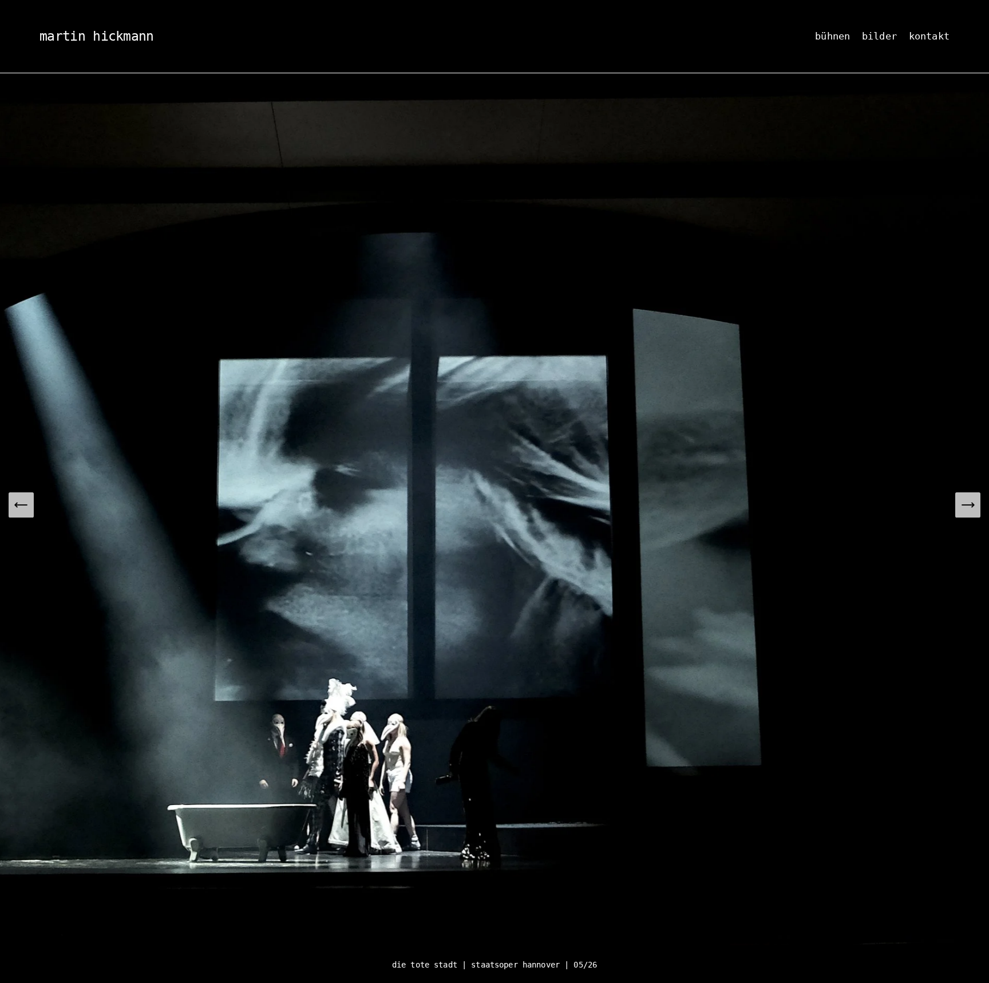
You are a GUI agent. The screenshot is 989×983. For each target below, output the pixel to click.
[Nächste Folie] (967, 505)
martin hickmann (96, 36)
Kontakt (929, 36)
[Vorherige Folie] (21, 505)
